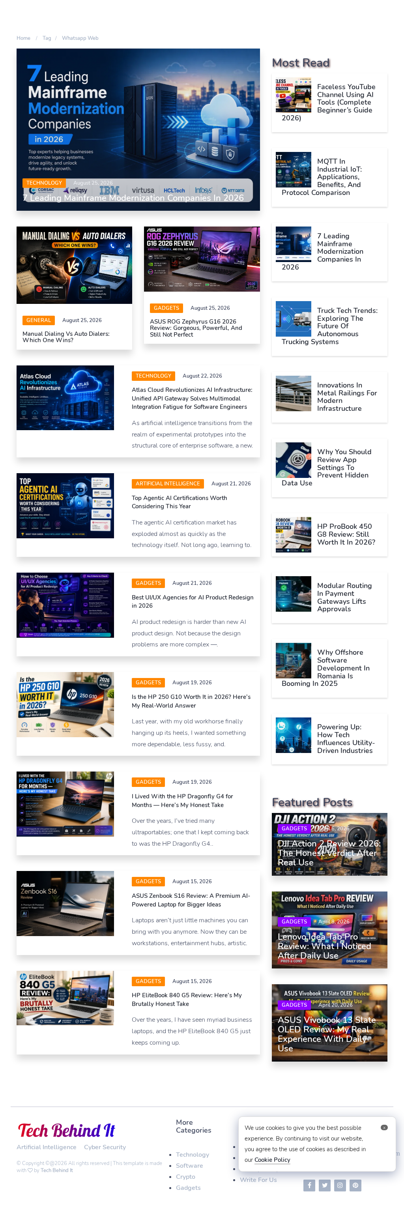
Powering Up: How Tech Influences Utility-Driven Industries (346, 738)
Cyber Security (105, 1147)
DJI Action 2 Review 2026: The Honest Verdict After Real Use (329, 853)
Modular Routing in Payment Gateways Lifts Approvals (344, 597)
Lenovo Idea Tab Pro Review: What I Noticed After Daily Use (324, 946)
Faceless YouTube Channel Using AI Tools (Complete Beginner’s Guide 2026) (329, 102)
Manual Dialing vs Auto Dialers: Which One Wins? (66, 337)
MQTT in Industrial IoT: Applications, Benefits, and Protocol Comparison (322, 177)
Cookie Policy (272, 1160)
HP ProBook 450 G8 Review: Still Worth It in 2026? (346, 534)
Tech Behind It (57, 1170)
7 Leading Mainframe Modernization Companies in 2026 (133, 198)
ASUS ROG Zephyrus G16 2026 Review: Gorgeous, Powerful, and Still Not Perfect (196, 328)
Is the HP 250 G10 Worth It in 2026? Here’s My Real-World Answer (191, 701)
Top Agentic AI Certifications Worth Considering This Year (179, 502)
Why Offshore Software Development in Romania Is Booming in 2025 (326, 668)
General (38, 320)
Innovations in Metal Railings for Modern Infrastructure (347, 396)
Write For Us (258, 1180)
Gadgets (166, 308)
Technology (44, 183)
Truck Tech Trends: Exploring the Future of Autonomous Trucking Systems (330, 326)
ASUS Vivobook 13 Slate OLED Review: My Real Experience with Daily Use (327, 1034)
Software (189, 1165)
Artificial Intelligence (168, 483)
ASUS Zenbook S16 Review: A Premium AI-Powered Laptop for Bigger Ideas (191, 900)
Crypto (185, 1176)
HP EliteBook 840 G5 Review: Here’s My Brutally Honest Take (187, 999)
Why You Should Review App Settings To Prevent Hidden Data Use (327, 467)
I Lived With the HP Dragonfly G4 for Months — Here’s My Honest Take (182, 800)
